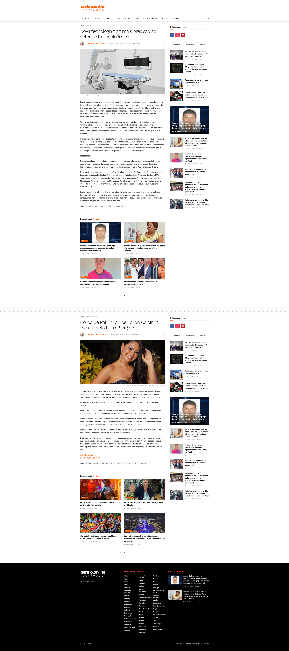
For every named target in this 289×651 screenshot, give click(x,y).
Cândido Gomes (127, 591)
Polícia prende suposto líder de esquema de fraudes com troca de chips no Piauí (197, 202)
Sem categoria (158, 606)
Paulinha (120, 463)
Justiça (129, 240)
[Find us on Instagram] (177, 35)
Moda (141, 615)
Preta (128, 463)
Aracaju (96, 463)
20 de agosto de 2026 (133, 287)
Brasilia (127, 588)
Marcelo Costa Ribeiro (96, 43)
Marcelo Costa (144, 609)
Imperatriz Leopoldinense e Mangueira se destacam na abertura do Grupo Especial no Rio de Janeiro (144, 538)
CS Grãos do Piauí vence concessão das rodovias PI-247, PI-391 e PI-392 (196, 54)
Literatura (142, 600)
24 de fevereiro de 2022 (116, 43)
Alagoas (127, 576)
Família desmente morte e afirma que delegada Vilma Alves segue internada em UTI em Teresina (144, 248)
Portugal (156, 588)
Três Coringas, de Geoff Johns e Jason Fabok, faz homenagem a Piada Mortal (196, 95)
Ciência (127, 601)
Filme (141, 581)
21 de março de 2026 (132, 508)
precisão (102, 206)
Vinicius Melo (158, 629)
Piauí (155, 582)
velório (144, 463)
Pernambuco (158, 579)
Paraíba (156, 576)
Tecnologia (157, 623)
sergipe (136, 463)
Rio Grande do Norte (158, 591)
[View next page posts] (124, 295)
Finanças (142, 583)
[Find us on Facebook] (172, 35)
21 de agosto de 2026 (89, 253)
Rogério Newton (156, 596)
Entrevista (128, 622)
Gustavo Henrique (142, 590)
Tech (96, 19)
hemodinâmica (91, 206)
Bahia (126, 582)
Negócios (142, 626)
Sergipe (156, 609)
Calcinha (105, 463)
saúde (111, 206)
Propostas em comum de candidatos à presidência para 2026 (195, 171)
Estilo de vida (129, 628)
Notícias (85, 19)
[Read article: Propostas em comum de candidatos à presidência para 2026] (144, 268)
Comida (127, 607)
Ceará (126, 595)
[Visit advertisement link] (122, 212)
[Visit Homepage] (93, 8)
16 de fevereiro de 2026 (133, 544)
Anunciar (179, 643)
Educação (128, 616)
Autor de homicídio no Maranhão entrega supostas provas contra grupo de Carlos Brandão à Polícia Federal (97, 248)
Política (156, 585)
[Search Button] (208, 18)
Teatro (155, 618)
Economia (128, 613)
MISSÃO (165, 19)
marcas (141, 606)
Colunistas (152, 19)
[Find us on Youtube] (183, 35)
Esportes (108, 19)
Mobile (141, 612)
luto (112, 463)
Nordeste (142, 629)
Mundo (141, 618)
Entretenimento (122, 19)
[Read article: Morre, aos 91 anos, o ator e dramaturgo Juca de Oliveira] (144, 489)
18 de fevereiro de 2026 (89, 541)
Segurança (157, 603)
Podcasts (139, 19)
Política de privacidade (192, 643)
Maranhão (142, 603)
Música (141, 623)
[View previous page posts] (120, 295)
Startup (156, 612)
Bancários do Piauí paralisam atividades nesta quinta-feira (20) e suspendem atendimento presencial (196, 187)
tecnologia (120, 206)
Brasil (84, 240)
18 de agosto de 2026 (89, 508)
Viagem (156, 626)
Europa (127, 630)
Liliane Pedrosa (144, 597)
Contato (175, 19)
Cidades (127, 598)
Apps (126, 579)
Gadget (141, 586)
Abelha (88, 463)
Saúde (138, 43)
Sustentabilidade (159, 615)
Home (82, 25)
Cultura (129, 497)
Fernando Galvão (142, 577)
